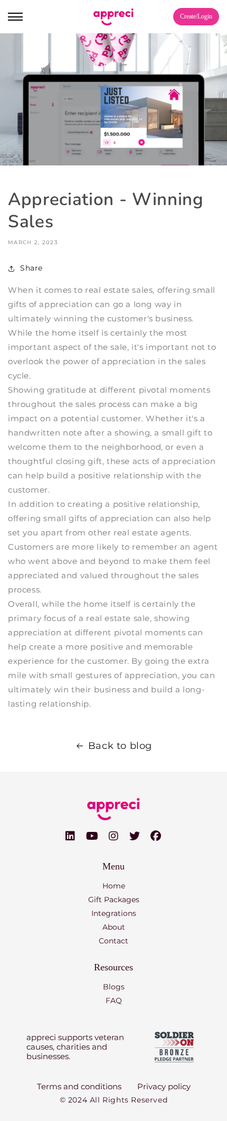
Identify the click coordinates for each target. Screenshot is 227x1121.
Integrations (113, 913)
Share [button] (31, 268)
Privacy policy (164, 1086)
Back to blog (120, 746)
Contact (113, 941)
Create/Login (196, 16)
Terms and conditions (79, 1086)
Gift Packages (113, 899)
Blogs (114, 987)
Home (113, 886)
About (113, 927)
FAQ (114, 1000)
